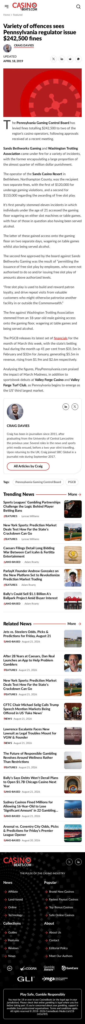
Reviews (13, 948)
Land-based (12, 562)
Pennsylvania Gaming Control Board (38, 482)
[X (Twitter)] (69, 862)
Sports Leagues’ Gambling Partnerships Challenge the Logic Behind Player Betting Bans (31, 506)
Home (6, 15)
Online (12, 907)
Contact (54, 940)
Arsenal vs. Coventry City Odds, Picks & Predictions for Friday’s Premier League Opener (31, 831)
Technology (15, 915)
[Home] (24, 6)
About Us (55, 932)
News (8, 719)
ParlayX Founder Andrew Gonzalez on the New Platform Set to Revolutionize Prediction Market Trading (31, 575)
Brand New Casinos (61, 891)
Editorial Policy (58, 948)
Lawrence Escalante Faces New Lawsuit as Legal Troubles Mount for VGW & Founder (29, 733)
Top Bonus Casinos (61, 907)
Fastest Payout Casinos (63, 899)
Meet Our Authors (60, 956)
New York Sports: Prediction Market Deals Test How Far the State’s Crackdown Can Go (30, 529)
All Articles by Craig (28, 466)
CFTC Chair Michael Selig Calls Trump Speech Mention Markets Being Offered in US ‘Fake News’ (31, 709)
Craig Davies (24, 45)
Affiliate (13, 891)
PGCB (72, 482)
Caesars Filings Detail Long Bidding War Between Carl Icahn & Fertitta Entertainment (28, 552)
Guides (12, 932)
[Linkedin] (78, 862)
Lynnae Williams (30, 516)
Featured (17, 15)
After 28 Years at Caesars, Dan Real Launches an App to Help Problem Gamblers (29, 660)
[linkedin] (66, 406)
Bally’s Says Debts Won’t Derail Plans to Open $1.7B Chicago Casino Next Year (30, 782)
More (72, 494)
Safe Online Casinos (61, 915)
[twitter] (75, 406)
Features (11, 516)
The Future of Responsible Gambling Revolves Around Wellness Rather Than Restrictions (30, 758)
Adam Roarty (32, 562)
